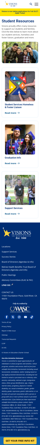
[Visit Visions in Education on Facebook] (7, 317)
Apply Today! (20, 13)
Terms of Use (6, 322)
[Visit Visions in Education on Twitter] (14, 317)
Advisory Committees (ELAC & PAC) (17, 280)
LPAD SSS (6, 285)
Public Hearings (9, 275)
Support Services (9, 251)
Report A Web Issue (9, 331)
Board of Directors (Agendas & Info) (17, 262)
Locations (6, 246)
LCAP (3, 343)
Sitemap (5, 335)
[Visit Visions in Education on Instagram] (20, 317)
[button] (31, 4)
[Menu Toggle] (36, 4)
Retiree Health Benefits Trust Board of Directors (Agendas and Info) (19, 268)
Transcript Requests (9, 339)
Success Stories (9, 256)
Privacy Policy (6, 326)
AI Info (4, 348)
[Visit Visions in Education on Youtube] (26, 317)
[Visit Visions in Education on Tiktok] (33, 317)
